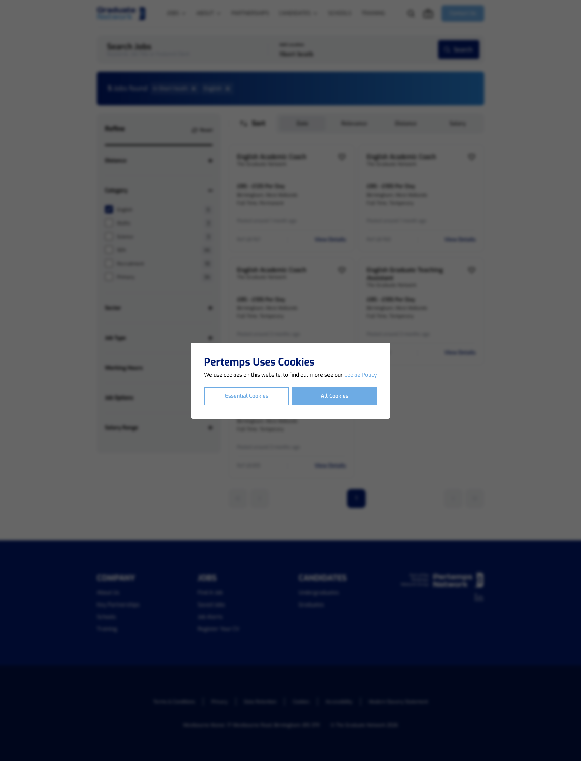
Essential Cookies (246, 396)
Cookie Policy (360, 374)
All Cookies (334, 396)
